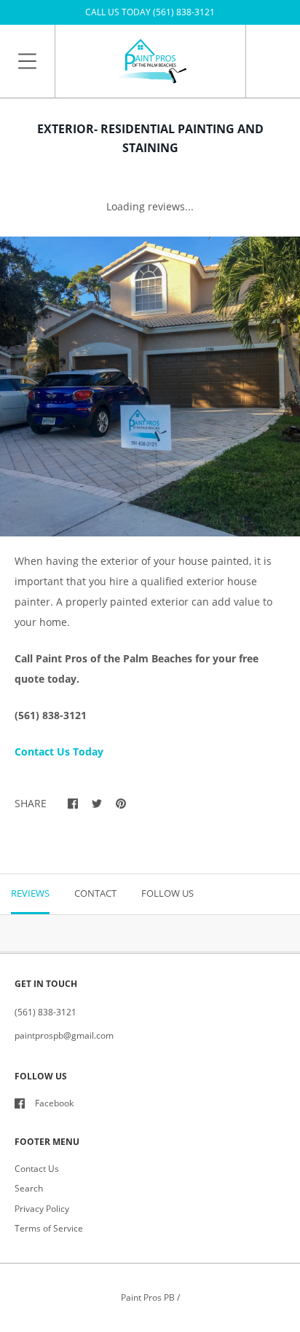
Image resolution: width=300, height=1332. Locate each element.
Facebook (54, 1103)
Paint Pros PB (148, 1297)
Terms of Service (49, 1228)
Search (29, 1188)
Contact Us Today (59, 751)
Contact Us (37, 1168)
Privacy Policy (42, 1208)
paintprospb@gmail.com (64, 1035)
